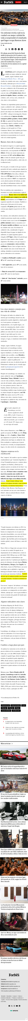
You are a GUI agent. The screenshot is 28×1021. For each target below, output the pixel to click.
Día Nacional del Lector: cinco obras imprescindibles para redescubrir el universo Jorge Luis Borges (13, 824)
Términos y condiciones (17, 997)
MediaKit (3, 996)
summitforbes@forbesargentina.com (12, 986)
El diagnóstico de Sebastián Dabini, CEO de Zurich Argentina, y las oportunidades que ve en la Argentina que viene (14, 722)
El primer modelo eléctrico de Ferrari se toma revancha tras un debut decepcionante (13, 960)
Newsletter (9, 996)
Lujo (23, 705)
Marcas (4, 708)
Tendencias (16, 710)
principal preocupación (12, 367)
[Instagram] (14, 1006)
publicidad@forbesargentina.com (12, 981)
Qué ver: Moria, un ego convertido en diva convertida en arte (13, 934)
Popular (5, 718)
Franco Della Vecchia (6, 43)
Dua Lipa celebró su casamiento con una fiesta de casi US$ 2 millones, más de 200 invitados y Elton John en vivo (14, 852)
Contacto (15, 996)
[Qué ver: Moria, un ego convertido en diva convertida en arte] (14, 922)
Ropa (17, 708)
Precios (11, 708)
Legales (3, 999)
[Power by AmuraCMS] (14, 1010)
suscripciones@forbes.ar (12, 988)
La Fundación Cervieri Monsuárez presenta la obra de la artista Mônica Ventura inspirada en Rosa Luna (13, 907)
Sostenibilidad (6, 710)
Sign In (25, 2)
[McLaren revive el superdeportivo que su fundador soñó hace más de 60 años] (14, 755)
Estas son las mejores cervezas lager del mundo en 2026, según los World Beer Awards (15, 728)
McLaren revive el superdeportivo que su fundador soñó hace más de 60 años (14, 769)
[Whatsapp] (6, 49)
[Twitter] (9, 49)
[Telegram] (19, 49)
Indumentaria (16, 705)
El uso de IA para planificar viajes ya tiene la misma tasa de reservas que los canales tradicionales (13, 796)
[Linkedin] (22, 49)
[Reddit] (16, 49)
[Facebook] (12, 49)
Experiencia (5, 705)
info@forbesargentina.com (10, 984)
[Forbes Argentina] (8, 2)
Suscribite (18, 2)
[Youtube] (17, 1006)
